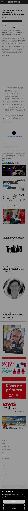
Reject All (14, 508)
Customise (14, 504)
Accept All (14, 501)
